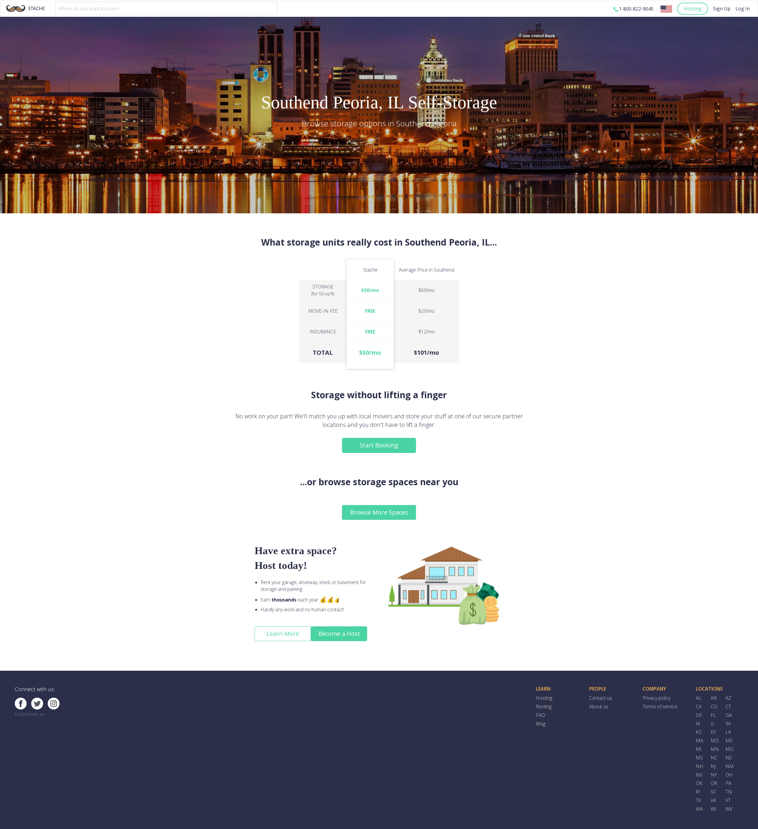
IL (713, 723)
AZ (728, 698)
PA (728, 783)
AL (698, 698)
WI (713, 809)
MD (715, 740)
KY (713, 732)
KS (698, 732)
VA (713, 800)
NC (714, 757)
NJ (713, 766)
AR (714, 698)
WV (728, 809)
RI (698, 791)
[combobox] (166, 8)
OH (729, 775)
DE (699, 715)
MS (699, 757)
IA (698, 723)
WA (699, 809)
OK (699, 783)
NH (699, 766)
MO (729, 749)
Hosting (692, 8)
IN (728, 723)
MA (699, 740)
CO (714, 706)
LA (728, 732)
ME (729, 740)
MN (715, 749)
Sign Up (721, 8)
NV (699, 775)
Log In (742, 8)
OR (714, 783)
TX (698, 800)
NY (714, 775)
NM (729, 766)
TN (728, 791)
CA (699, 706)
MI (699, 749)
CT (728, 706)
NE (728, 757)
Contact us (600, 698)
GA (728, 715)
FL (713, 715)
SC (713, 791)
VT (728, 800)
